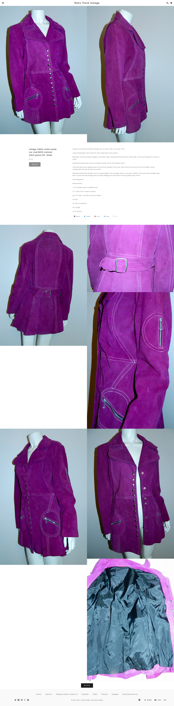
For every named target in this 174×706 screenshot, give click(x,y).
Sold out (35, 164)
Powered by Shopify (96, 700)
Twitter (95, 694)
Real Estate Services (130, 694)
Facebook (85, 694)
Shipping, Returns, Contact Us (67, 694)
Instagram (115, 694)
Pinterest (104, 694)
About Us (48, 694)
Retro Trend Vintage (87, 3)
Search (39, 694)
